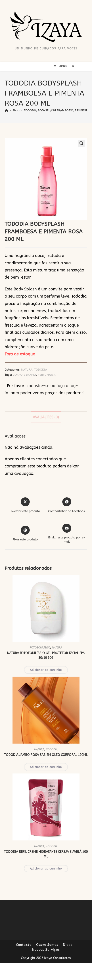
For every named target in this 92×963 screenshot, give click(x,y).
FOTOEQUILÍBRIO (40, 647)
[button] (81, 143)
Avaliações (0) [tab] (46, 417)
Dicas (68, 945)
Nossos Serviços (46, 950)
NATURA (26, 369)
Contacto (24, 945)
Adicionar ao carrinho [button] (46, 669)
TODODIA (40, 369)
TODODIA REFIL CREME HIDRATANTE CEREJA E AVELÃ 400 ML (46, 854)
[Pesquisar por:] (72, 66)
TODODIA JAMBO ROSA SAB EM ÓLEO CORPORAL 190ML (46, 755)
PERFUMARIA (47, 374)
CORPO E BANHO (24, 374)
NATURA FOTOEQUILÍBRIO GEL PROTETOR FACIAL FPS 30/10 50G (46, 655)
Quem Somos (47, 945)
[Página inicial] (6, 110)
